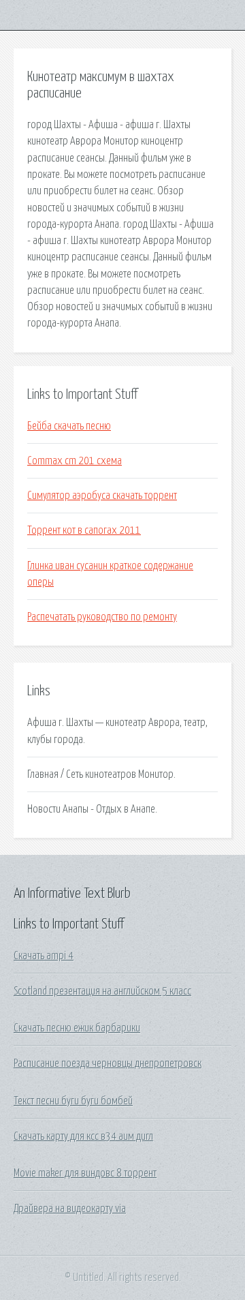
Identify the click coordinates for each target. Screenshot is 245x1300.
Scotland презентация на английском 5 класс (102, 991)
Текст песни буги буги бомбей (73, 1100)
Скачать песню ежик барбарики (77, 1028)
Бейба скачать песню (69, 426)
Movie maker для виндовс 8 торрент (85, 1173)
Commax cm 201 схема (74, 460)
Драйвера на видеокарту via (70, 1208)
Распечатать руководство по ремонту (102, 616)
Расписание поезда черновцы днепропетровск (107, 1063)
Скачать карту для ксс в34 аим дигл (83, 1136)
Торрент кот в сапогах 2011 (84, 530)
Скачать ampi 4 (44, 955)
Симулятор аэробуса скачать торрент (102, 495)
